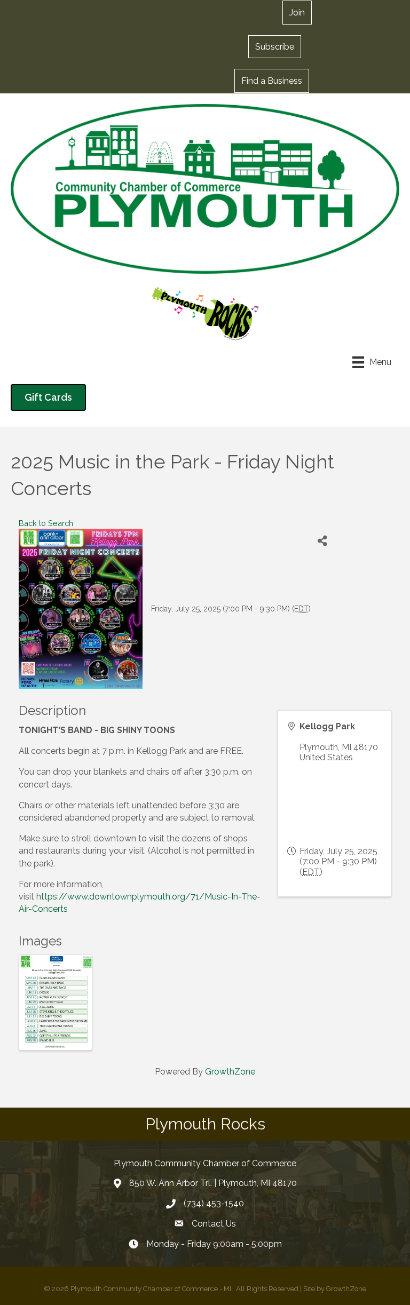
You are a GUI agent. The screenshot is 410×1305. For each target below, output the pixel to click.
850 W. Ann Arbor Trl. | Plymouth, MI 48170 (213, 1183)
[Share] (323, 541)
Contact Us (214, 1224)
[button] (274, 46)
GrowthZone (230, 1072)
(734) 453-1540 (214, 1203)
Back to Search (46, 523)
